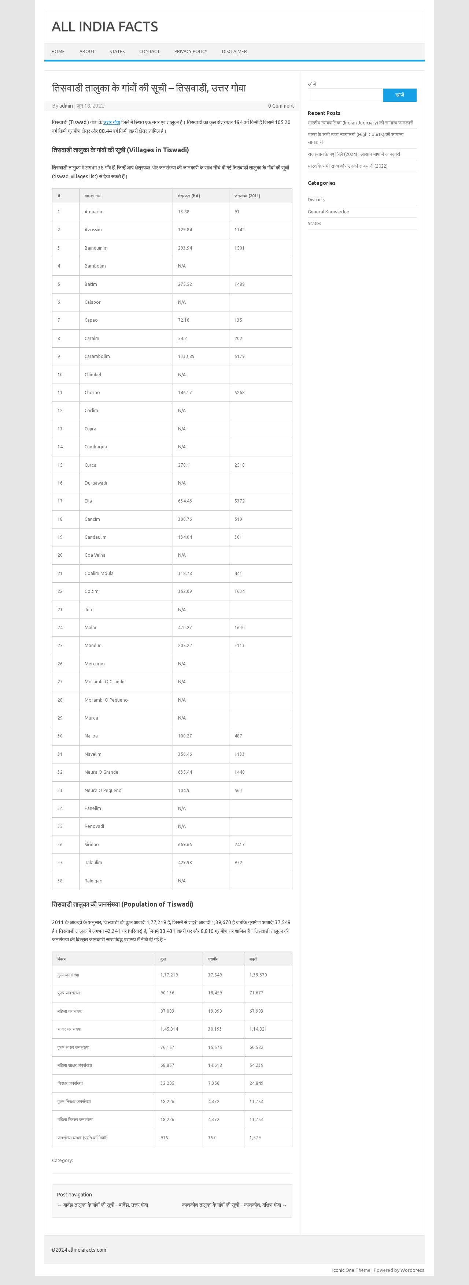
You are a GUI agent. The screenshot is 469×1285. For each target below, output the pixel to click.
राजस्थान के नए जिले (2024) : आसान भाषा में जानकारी (354, 154)
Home (58, 51)
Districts (316, 199)
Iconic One (343, 1270)
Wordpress (412, 1270)
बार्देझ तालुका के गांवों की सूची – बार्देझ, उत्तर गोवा (102, 1205)
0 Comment (281, 106)
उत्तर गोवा (111, 122)
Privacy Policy (190, 51)
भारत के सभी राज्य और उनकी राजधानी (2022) (348, 165)
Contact (149, 51)
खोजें (312, 83)
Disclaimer (234, 51)
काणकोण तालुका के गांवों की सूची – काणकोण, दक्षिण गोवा (234, 1205)
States (117, 51)
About (87, 51)
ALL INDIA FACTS (105, 26)
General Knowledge (328, 211)
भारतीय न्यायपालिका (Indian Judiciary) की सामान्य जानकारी (360, 122)
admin (66, 106)
